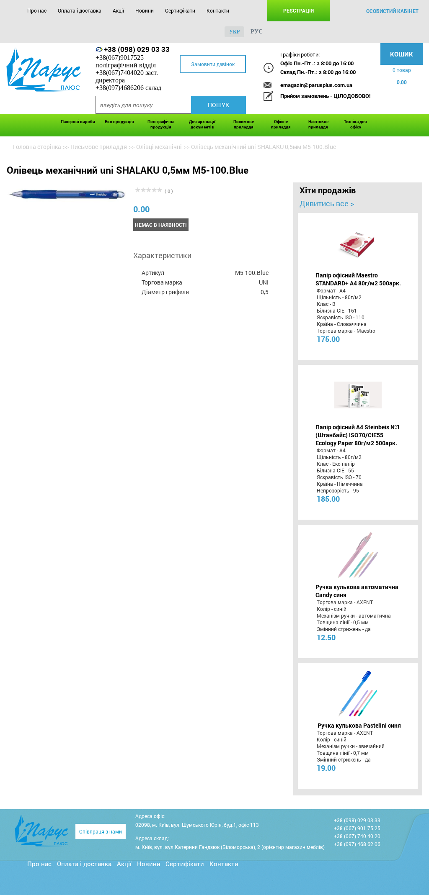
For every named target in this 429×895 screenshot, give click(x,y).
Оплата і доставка (79, 10)
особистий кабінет (392, 11)
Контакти (218, 10)
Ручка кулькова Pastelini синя (359, 725)
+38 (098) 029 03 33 (137, 49)
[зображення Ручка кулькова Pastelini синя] (358, 693)
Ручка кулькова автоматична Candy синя (356, 591)
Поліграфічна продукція (160, 124)
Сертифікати (180, 10)
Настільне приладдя (318, 124)
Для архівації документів (202, 124)
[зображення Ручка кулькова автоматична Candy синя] (358, 555)
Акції (118, 10)
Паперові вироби (78, 121)
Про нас (37, 10)
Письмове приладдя (243, 124)
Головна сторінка (37, 147)
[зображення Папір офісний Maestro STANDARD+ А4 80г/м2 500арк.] (358, 243)
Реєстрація (298, 10)
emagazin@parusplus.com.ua (316, 85)
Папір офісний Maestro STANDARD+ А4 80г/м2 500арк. (358, 279)
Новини (144, 10)
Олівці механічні (159, 147)
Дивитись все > (327, 203)
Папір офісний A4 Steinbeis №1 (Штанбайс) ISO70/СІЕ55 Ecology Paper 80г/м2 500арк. (357, 435)
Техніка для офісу (355, 124)
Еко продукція (119, 121)
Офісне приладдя (281, 124)
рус (257, 31)
